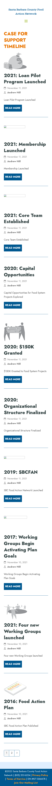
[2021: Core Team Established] (14, 201)
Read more (13, 108)
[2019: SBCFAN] (14, 461)
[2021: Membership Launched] (14, 131)
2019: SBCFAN (21, 472)
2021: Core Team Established (23, 218)
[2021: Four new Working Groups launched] (15, 611)
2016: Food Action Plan (24, 704)
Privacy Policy (40, 775)
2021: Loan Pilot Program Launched (25, 78)
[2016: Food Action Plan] (15, 688)
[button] (26, 21)
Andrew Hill (14, 92)
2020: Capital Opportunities (19, 271)
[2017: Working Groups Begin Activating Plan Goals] (15, 523)
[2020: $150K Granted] (14, 331)
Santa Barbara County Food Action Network (26, 11)
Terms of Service (16, 779)
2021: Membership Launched (25, 147)
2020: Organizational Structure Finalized (25, 406)
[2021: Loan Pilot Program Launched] (15, 61)
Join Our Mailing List (26, 782)
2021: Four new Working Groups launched (22, 631)
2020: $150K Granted (19, 349)
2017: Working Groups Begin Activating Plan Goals (20, 546)
